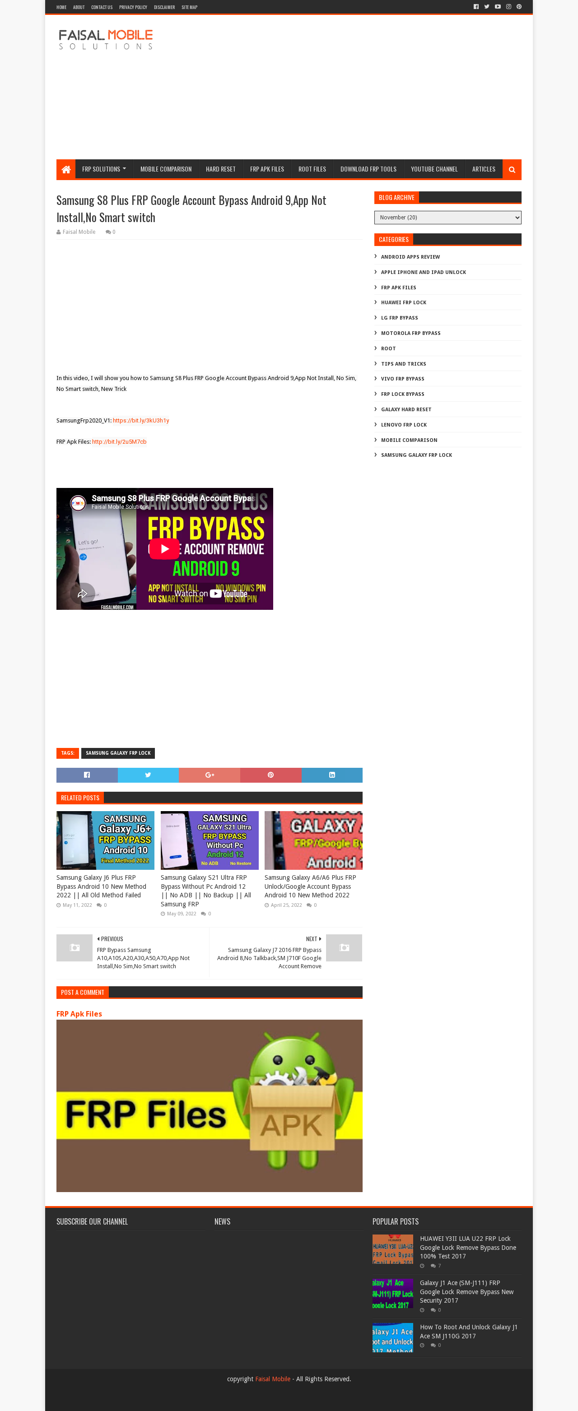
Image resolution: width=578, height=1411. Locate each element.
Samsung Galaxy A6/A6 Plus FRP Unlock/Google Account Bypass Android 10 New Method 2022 (310, 886)
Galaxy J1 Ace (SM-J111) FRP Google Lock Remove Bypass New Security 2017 (466, 1291)
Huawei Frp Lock (403, 303)
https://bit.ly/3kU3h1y (141, 420)
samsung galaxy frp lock (118, 753)
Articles (483, 168)
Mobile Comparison (165, 168)
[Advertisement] (357, 87)
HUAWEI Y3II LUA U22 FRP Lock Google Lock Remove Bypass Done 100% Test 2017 (468, 1247)
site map (189, 7)
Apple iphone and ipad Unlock (423, 272)
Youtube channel (434, 168)
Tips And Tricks (403, 364)
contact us (101, 7)
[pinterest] (518, 7)
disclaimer (164, 7)
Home (61, 7)
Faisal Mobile (272, 1379)
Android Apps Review (410, 257)
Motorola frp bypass (411, 333)
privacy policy (133, 7)
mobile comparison (409, 440)
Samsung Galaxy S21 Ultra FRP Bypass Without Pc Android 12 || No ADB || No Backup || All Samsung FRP (206, 891)
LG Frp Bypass (399, 318)
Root (388, 349)
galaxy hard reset (406, 410)
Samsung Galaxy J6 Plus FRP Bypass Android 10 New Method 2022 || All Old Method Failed (101, 886)
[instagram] (508, 7)
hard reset (221, 168)
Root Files (312, 168)
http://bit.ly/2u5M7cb (119, 441)
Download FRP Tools (368, 168)
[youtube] (498, 7)
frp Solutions (101, 168)
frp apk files (267, 168)
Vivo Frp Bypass (402, 379)
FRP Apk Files (79, 1014)
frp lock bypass (402, 394)
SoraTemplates (106, 1400)
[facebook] (476, 7)
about (78, 7)
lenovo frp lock (404, 425)
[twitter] (486, 7)
